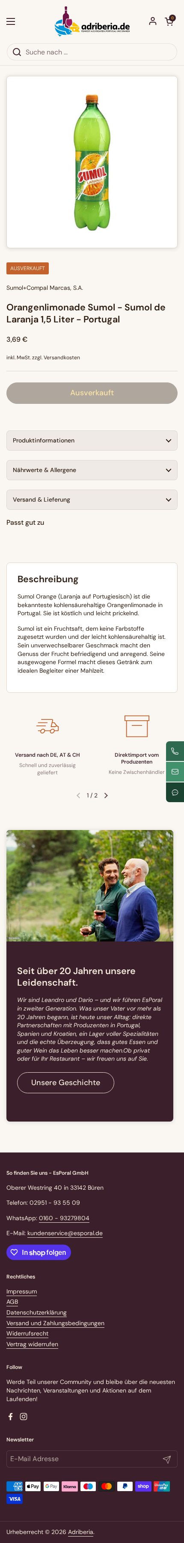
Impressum (21, 1291)
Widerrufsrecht (27, 1333)
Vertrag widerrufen (32, 1344)
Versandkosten (62, 357)
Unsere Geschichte (65, 1082)
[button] (169, 21)
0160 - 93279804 (64, 1218)
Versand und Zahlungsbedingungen (55, 1323)
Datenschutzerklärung (36, 1312)
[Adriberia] (92, 21)
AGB (12, 1301)
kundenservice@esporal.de (65, 1233)
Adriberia (80, 1532)
